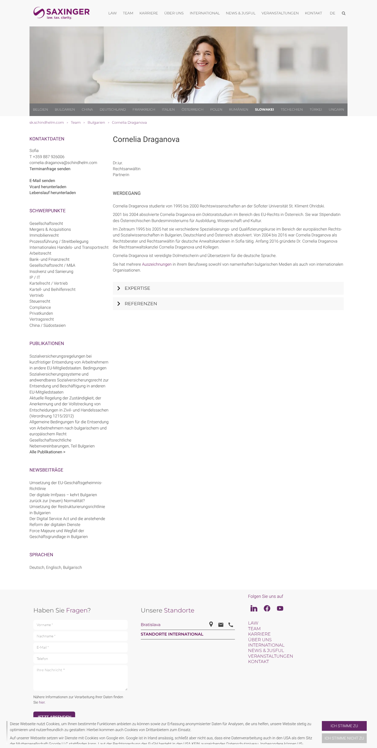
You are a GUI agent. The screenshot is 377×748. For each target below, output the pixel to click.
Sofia (34, 150)
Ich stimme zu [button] (344, 726)
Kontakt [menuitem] (313, 13)
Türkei (316, 110)
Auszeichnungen (157, 264)
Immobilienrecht (44, 235)
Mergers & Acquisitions (50, 229)
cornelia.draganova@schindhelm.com (63, 162)
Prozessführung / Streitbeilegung (58, 241)
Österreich (193, 110)
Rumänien (238, 110)
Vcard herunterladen (47, 186)
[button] (320, 732)
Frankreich (144, 110)
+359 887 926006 (48, 156)
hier (42, 703)
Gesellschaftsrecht (46, 223)
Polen (216, 110)
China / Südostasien (47, 325)
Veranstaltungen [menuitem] (280, 13)
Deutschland (113, 110)
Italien (168, 110)
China (87, 110)
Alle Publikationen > (47, 451)
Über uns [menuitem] (174, 13)
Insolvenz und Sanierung (51, 271)
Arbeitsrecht (40, 253)
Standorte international (172, 634)
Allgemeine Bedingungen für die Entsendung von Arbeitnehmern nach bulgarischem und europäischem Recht (68, 427)
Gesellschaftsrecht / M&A (52, 265)
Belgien (40, 110)
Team (254, 628)
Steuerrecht (39, 301)
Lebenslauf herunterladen (52, 192)
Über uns (260, 639)
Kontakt (258, 661)
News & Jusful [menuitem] (240, 13)
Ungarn (336, 110)
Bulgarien (65, 110)
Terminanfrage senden (50, 168)
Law (253, 623)
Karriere (259, 634)
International (266, 645)
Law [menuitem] (112, 13)
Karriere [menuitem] (149, 13)
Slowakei (264, 110)
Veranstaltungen (270, 656)
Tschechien (292, 110)
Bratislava (151, 624)
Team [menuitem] (128, 13)
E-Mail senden (42, 180)
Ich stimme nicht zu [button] (344, 738)
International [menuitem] (205, 13)
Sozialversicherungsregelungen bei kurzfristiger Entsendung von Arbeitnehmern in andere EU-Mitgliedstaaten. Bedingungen (68, 362)
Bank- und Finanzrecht (49, 259)
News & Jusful (266, 650)
